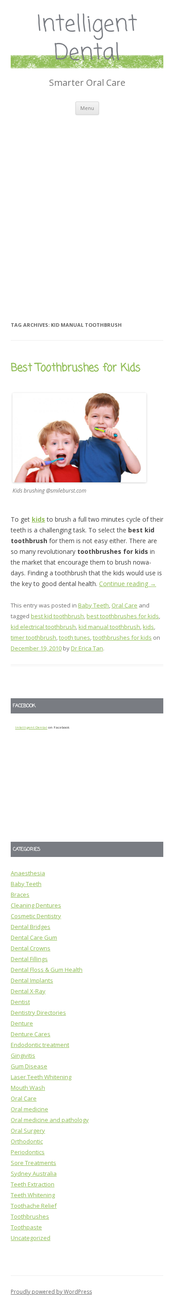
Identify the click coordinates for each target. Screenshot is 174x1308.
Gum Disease (29, 1066)
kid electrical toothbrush (43, 627)
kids (38, 519)
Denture (22, 1023)
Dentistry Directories (38, 1012)
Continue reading (127, 583)
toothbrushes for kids (122, 637)
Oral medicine (29, 1109)
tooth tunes (74, 637)
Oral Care (124, 605)
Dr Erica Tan (87, 648)
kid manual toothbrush (109, 627)
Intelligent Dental (87, 39)
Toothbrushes (30, 1216)
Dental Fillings (29, 959)
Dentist (20, 1002)
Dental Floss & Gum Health (47, 970)
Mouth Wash (28, 1088)
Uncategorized (30, 1238)
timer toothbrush (33, 637)
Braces (20, 894)
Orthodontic (27, 1141)
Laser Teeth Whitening (41, 1077)
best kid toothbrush (57, 616)
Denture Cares (30, 1034)
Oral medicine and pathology (50, 1120)
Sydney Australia (34, 1173)
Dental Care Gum (34, 937)
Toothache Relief (34, 1206)
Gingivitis (23, 1055)
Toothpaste (26, 1227)
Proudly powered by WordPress (51, 1291)
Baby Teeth (93, 605)
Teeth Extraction (32, 1184)
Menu (87, 108)
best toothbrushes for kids (123, 616)
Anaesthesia (28, 873)
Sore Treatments (33, 1163)
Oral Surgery (28, 1131)
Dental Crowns (30, 948)
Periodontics (28, 1152)
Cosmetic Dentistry (36, 916)
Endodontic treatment (40, 1045)
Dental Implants (32, 980)
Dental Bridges (30, 927)
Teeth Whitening (33, 1195)
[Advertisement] (87, 206)
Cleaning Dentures (36, 905)
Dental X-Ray (28, 991)
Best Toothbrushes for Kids (76, 368)
